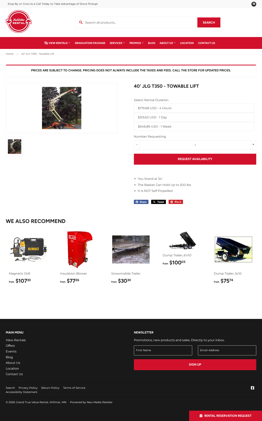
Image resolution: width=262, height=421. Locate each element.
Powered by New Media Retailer (91, 402)
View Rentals (58, 43)
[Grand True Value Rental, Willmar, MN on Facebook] (252, 388)
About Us (166, 43)
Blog (151, 43)
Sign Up (195, 364)
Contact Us (206, 43)
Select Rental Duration (151, 100)
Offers (10, 346)
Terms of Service (74, 387)
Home (10, 53)
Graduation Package (90, 43)
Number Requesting (150, 136)
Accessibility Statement (21, 392)
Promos (135, 43)
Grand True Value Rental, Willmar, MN (41, 402)
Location (187, 43)
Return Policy (50, 387)
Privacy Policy (28, 387)
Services (116, 43)
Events (11, 351)
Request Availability (195, 159)
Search (211, 22)
